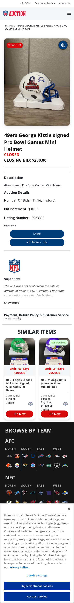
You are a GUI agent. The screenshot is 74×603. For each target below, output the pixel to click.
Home (9, 25)
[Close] (69, 509)
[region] (37, 553)
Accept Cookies (37, 596)
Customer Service (45, 3)
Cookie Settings (37, 575)
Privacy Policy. (19, 567)
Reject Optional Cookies (37, 586)
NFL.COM (25, 3)
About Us (64, 3)
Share (37, 233)
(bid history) (46, 200)
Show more (10, 225)
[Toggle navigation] (69, 13)
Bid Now (19, 414)
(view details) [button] (13, 318)
